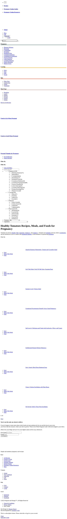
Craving (12, 192)
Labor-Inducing (8, 59)
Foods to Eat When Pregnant (9, 118)
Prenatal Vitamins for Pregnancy (10, 153)
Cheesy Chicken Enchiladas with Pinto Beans (37, 387)
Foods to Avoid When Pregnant (9, 136)
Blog (5, 33)
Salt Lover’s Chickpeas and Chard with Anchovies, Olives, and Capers (43, 328)
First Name (3, 432)
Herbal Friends (8, 464)
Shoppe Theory (13, 509)
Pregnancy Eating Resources (12, 12)
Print (5, 255)
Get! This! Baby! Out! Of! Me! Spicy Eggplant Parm (39, 269)
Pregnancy (13, 171)
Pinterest (6, 496)
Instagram (6, 495)
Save (5, 252)
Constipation (7, 50)
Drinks (5, 100)
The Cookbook (8, 474)
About (5, 29)
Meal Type (13, 209)
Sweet (5, 74)
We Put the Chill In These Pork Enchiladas (36, 406)
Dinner (6, 95)
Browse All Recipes (6, 102)
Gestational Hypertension (10, 56)
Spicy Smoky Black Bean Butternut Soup (36, 367)
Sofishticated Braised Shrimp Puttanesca (35, 348)
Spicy (5, 70)
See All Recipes (8, 156)
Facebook (6, 497)
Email (2, 434)
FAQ (5, 485)
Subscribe (7, 36)
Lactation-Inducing (9, 60)
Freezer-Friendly (8, 57)
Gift (5, 34)
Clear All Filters (8, 168)
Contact (6, 487)
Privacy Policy (7, 505)
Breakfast (6, 92)
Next (2, 419)
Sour (5, 71)
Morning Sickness (8, 47)
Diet (11, 200)
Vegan (5, 84)
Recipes (6, 5)
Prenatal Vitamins (8, 462)
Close (2, 516)
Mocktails (6, 49)
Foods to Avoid (8, 459)
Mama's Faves (7, 63)
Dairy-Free (7, 81)
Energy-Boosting (8, 62)
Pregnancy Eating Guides (11, 9)
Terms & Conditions (9, 503)
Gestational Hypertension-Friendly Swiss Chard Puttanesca (40, 308)
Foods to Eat (7, 461)
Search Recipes (8, 158)
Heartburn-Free (8, 53)
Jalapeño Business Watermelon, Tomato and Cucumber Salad (41, 249)
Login (8, 37)
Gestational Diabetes (9, 54)
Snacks (6, 98)
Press (5, 479)
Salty (5, 73)
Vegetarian (6, 85)
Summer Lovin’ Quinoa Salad (33, 289)
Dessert (6, 97)
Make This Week (8, 254)
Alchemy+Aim (16, 510)
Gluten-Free (7, 83)
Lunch (5, 94)
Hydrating (6, 52)
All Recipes (7, 458)
